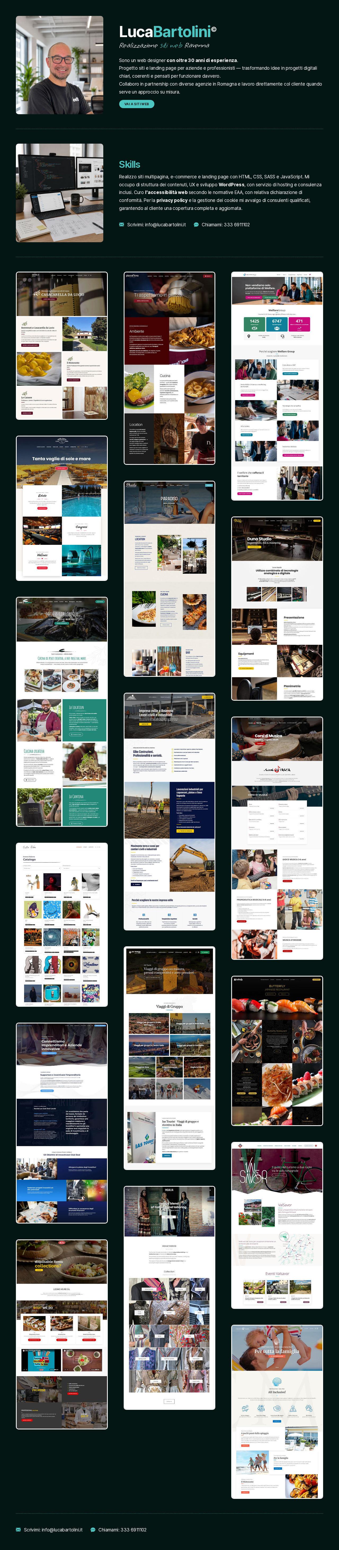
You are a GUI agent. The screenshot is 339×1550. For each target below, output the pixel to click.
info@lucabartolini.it (165, 224)
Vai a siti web (136, 104)
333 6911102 (237, 224)
